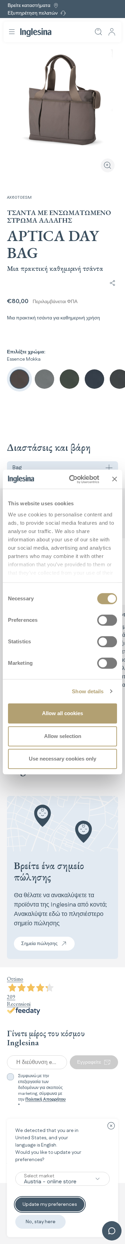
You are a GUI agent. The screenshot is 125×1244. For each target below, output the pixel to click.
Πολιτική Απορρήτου (45, 1100)
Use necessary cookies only (62, 759)
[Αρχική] (35, 32)
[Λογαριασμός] (111, 31)
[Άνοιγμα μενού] (12, 32)
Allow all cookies (62, 713)
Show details (87, 691)
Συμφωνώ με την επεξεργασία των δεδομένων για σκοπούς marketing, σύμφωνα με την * (42, 1090)
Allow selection (62, 736)
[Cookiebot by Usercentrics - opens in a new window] (73, 479)
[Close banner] (114, 479)
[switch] (107, 620)
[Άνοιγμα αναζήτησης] (98, 31)
